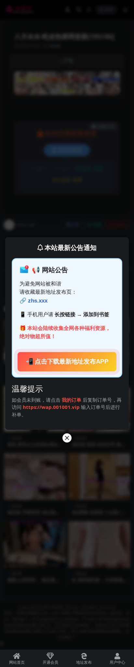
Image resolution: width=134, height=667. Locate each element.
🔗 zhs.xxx (33, 301)
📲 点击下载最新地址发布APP (67, 361)
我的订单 (71, 399)
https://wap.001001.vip (52, 407)
